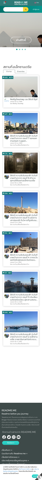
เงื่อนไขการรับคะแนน (10, 457)
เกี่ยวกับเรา (6, 450)
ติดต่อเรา (10, 443)
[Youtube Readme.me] (18, 437)
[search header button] (25, 9)
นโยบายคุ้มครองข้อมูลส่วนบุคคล (15, 460)
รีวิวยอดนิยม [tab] (21, 71)
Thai (37, 2)
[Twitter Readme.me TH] (9, 437)
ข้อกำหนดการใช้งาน (25, 469)
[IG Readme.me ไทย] (14, 437)
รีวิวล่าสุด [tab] (9, 71)
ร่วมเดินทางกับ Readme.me (14, 453)
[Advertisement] (21, 374)
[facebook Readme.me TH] (4, 437)
